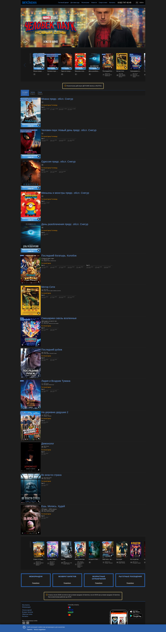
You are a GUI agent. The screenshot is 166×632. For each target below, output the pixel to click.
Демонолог (47, 443)
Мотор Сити (48, 287)
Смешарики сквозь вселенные (59, 318)
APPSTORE (135, 611)
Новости (94, 2)
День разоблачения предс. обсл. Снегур (64, 224)
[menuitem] (63, 2)
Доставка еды (75, 2)
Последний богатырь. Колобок (59, 255)
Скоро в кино (103, 2)
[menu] (85, 2)
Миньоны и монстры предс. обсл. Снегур (65, 192)
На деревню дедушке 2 (54, 412)
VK (23, 623)
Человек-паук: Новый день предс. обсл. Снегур (68, 130)
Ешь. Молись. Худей (53, 506)
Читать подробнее (40, 629)
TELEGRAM (27, 623)
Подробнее (35, 583)
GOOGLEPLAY (135, 616)
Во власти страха (51, 475)
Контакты (112, 2)
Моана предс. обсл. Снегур (57, 98)
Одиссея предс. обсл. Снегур (58, 161)
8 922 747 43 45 (124, 2)
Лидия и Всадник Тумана (55, 381)
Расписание (85, 2)
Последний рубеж (51, 349)
